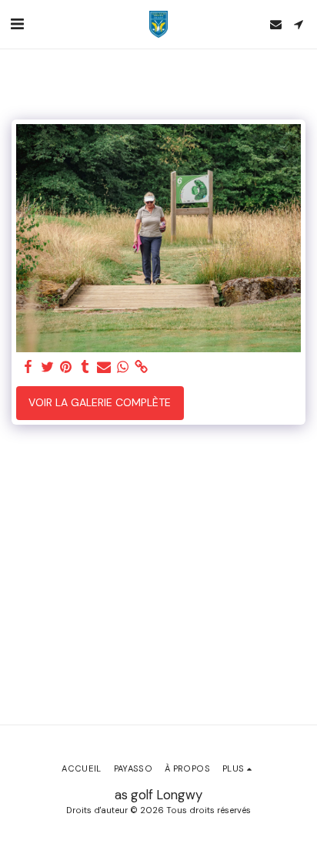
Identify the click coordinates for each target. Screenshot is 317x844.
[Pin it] (66, 367)
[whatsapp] (123, 367)
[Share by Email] (104, 367)
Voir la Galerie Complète (99, 402)
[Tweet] (48, 367)
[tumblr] (85, 367)
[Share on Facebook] (28, 367)
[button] (17, 23)
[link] (141, 367)
